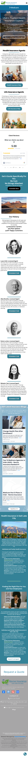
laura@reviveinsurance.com (15, 707)
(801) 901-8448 (15, 698)
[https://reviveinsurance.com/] (14, 682)
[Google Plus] (13, 692)
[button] (26, 3)
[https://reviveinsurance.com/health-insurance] (14, 73)
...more (19, 437)
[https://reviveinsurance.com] (9, 3)
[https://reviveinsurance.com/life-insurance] (14, 120)
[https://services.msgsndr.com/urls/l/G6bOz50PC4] (14, 247)
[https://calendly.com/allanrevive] (14, 287)
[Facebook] (3, 692)
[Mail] (17, 692)
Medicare (15, 7)
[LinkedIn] (8, 692)
